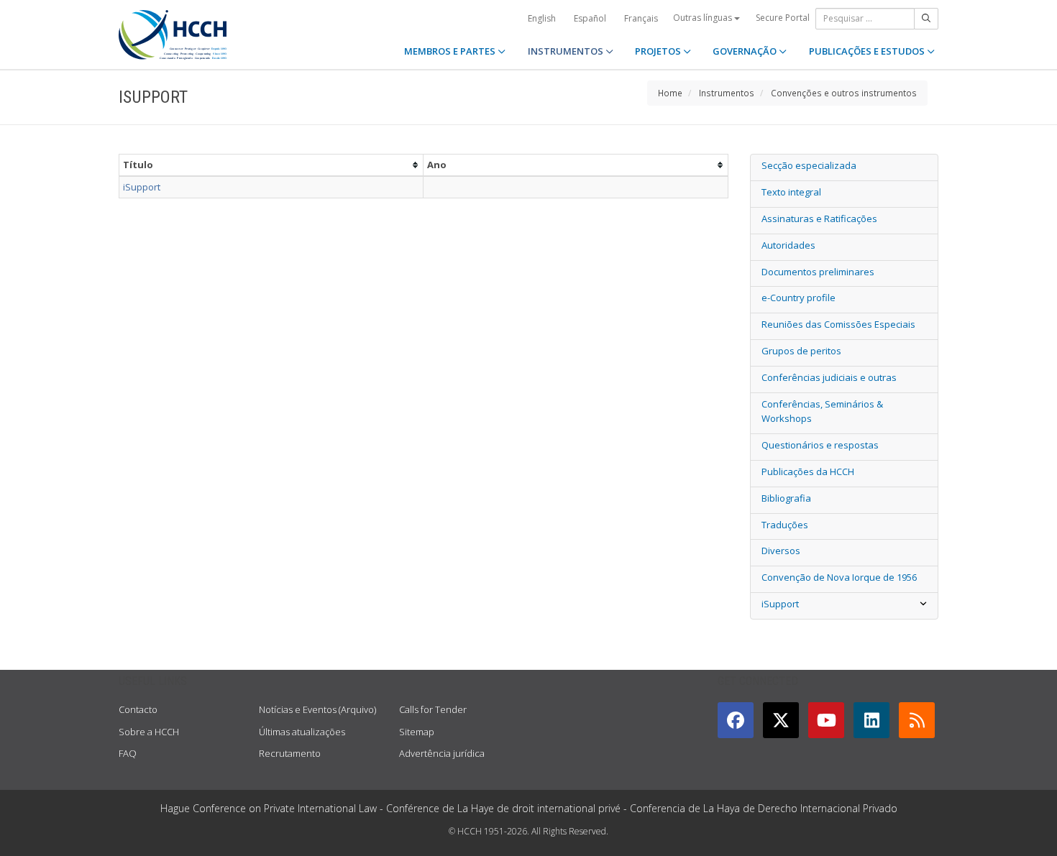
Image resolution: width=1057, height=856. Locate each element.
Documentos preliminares (817, 271)
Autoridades (788, 245)
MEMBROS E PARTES (451, 51)
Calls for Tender (433, 709)
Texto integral (791, 191)
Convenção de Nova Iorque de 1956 (839, 577)
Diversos (780, 550)
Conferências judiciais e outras (829, 377)
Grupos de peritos (801, 350)
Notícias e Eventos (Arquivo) (317, 709)
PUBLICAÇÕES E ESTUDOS (868, 51)
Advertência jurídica (442, 753)
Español (590, 18)
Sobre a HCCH (149, 731)
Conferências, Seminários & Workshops (822, 411)
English (542, 18)
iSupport (141, 186)
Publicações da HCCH (807, 471)
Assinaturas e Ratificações (819, 218)
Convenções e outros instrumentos (844, 92)
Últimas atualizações (302, 731)
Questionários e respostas (820, 444)
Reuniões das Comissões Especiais (838, 324)
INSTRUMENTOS (566, 51)
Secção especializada (808, 165)
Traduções (784, 524)
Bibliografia (786, 498)
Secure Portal (783, 17)
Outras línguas (703, 17)
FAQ (128, 753)
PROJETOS (659, 51)
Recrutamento (290, 753)
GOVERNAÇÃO (746, 51)
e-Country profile (798, 297)
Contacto (138, 709)
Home (670, 92)
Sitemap (416, 731)
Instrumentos (726, 92)
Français (641, 18)
